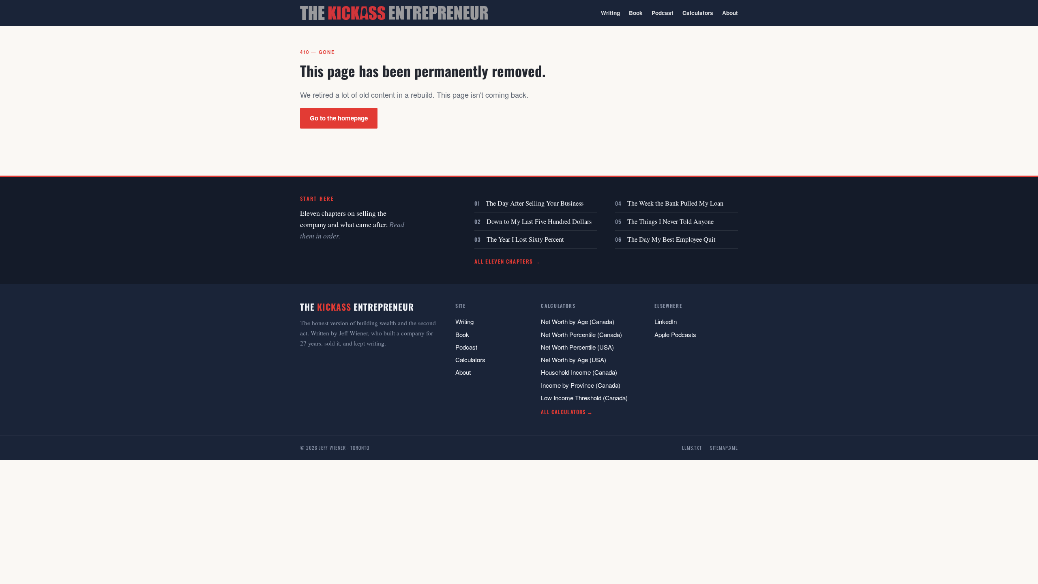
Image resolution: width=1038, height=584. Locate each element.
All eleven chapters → (507, 261)
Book (636, 13)
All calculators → (566, 412)
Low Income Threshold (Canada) (584, 397)
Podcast (662, 13)
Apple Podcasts (675, 334)
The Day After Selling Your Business (534, 203)
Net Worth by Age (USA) (573, 359)
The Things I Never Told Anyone (670, 221)
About (730, 13)
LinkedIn (665, 321)
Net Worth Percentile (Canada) (581, 334)
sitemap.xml (724, 447)
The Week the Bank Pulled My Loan (675, 203)
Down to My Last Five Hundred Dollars (539, 221)
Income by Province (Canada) (580, 385)
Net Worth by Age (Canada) (577, 321)
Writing (610, 13)
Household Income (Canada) (579, 372)
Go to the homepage (339, 118)
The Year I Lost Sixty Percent (525, 239)
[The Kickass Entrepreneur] (394, 13)
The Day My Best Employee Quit (671, 239)
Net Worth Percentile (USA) (577, 347)
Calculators (697, 13)
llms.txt (692, 447)
